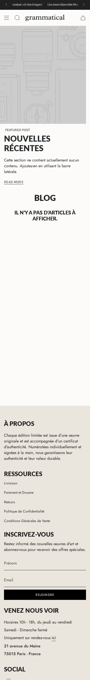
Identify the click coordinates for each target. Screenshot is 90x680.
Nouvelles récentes (27, 143)
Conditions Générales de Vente (27, 520)
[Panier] (83, 18)
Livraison (10, 483)
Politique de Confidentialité (24, 511)
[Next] (84, 4)
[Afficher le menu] (7, 18)
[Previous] (6, 4)
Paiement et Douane (19, 492)
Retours (9, 501)
